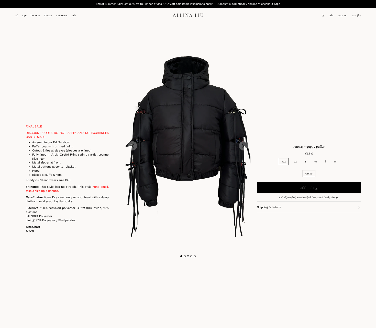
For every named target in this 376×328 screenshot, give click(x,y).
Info (331, 15)
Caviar (309, 173)
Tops (24, 15)
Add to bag (309, 187)
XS (295, 161)
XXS (284, 161)
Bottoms (35, 15)
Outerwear (62, 15)
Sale (74, 15)
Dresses (48, 15)
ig (323, 15)
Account (342, 15)
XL (335, 161)
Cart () (356, 15)
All (16, 15)
